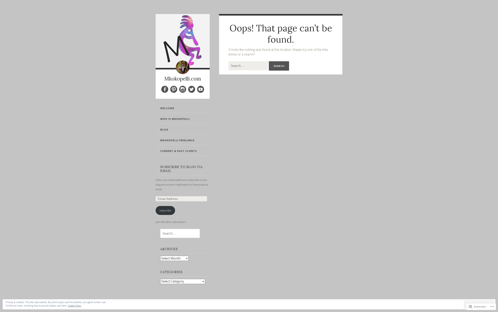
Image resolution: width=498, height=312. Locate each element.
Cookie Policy (74, 305)
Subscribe (165, 210)
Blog (164, 129)
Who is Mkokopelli (175, 119)
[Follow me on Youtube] (200, 89)
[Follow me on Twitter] (191, 89)
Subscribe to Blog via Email (181, 169)
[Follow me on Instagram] (182, 89)
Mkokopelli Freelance (177, 140)
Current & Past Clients (178, 151)
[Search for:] (178, 233)
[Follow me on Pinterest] (173, 89)
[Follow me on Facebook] (164, 89)
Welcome (167, 108)
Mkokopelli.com (182, 78)
